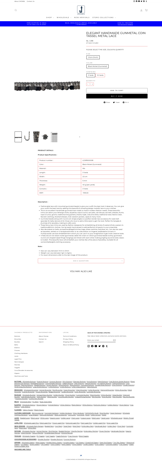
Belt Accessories (37, 413)
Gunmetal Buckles (82, 395)
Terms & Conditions (69, 336)
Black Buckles (95, 395)
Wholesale (63, 17)
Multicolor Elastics (99, 405)
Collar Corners (96, 415)
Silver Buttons (117, 385)
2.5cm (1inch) (93, 57)
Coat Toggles (50, 436)
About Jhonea (43, 336)
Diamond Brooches (107, 390)
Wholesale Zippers (28, 442)
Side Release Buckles (28, 397)
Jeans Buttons (92, 387)
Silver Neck (121, 426)
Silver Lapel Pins (112, 423)
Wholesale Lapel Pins (31, 423)
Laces (16, 356)
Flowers (17, 350)
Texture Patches (37, 433)
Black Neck (23, 428)
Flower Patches (104, 431)
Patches (17, 365)
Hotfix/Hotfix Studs (91, 413)
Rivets (87, 415)
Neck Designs (19, 362)
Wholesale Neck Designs (35, 426)
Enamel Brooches (28, 392)
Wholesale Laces (116, 418)
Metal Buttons (103, 381)
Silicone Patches (67, 433)
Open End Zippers (106, 442)
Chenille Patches (77, 431)
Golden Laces (65, 418)
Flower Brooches (42, 392)
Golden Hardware (66, 413)
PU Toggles (41, 436)
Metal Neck (76, 426)
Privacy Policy (68, 339)
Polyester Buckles (21, 398)
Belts (16, 345)
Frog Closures (73, 436)
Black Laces (35, 418)
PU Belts (35, 401)
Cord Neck (58, 426)
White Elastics (87, 405)
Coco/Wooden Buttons (53, 383)
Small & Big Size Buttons (23, 387)
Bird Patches (53, 431)
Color (89, 63)
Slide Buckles (41, 397)
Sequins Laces (55, 418)
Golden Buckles (58, 395)
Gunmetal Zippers (112, 444)
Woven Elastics (41, 405)
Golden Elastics (113, 405)
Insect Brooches (69, 390)
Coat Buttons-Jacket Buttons (119, 381)
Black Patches (26, 433)
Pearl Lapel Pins (86, 423)
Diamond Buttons (118, 383)
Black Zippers (66, 444)
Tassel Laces (105, 418)
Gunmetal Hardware (52, 413)
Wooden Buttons (57, 439)
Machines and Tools (21, 376)
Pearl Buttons (79, 383)
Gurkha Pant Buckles (36, 398)
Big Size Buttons (27, 385)
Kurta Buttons (92, 381)
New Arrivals (82, 17)
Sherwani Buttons (79, 381)
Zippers (17, 373)
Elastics (17, 347)
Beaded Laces (25, 418)
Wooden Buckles (43, 439)
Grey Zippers (123, 444)
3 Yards (91, 75)
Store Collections (103, 17)
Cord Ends (80, 415)
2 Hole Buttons (65, 387)
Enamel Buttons (42, 381)
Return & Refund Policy (71, 345)
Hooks (104, 415)
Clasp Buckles (117, 395)
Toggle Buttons (67, 383)
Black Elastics (76, 405)
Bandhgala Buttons (37, 383)
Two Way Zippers (119, 442)
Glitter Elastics (65, 405)
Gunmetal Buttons (87, 385)
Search (41, 342)
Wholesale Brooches (31, 390)
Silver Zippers (99, 444)
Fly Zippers (24, 444)
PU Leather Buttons (104, 383)
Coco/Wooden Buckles (66, 397)
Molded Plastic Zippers (54, 442)
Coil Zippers (80, 442)
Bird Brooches (57, 390)
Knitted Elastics (53, 405)
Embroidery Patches (91, 431)
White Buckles (106, 395)
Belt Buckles (96, 397)
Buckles (17, 342)
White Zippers (77, 444)
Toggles (17, 367)
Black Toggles (84, 436)
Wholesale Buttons (29, 381)
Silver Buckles (70, 395)
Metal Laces (96, 418)
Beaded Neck (49, 426)
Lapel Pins (17, 359)
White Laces (44, 418)
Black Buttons (75, 385)
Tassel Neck (67, 426)
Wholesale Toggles (28, 436)
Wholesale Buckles (28, 395)
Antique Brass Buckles (44, 395)
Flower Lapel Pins (58, 423)
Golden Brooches (67, 392)
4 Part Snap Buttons (79, 387)
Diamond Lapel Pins (73, 423)
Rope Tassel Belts (46, 401)
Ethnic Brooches (121, 390)
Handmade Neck (100, 426)
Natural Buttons (90, 383)
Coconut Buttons (55, 381)
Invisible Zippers (69, 442)
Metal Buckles (52, 397)
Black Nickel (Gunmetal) (97, 66)
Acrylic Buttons (52, 385)
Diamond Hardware (46, 415)
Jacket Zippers (35, 444)
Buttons (17, 336)
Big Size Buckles (128, 397)
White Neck (32, 428)
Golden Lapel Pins (99, 423)
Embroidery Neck (88, 426)
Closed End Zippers (91, 442)
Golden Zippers (88, 444)
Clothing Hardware (21, 353)
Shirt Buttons (67, 381)
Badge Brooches (54, 392)
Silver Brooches (80, 392)
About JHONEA (19, 1)
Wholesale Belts (25, 401)
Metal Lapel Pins (45, 423)
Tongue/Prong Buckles (83, 397)
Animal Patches (42, 431)
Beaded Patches (64, 431)
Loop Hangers (33, 415)
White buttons (64, 385)
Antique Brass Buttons (103, 385)
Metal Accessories (60, 415)
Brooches (17, 339)
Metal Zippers (40, 442)
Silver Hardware (78, 413)
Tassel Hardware (115, 413)
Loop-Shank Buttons (40, 387)
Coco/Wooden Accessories (23, 370)
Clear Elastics (25, 406)
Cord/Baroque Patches (52, 433)
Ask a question (81, 261)
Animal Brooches (45, 390)
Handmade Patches (117, 431)
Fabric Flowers (28, 410)
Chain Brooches (81, 390)
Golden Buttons (128, 385)
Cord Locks (72, 415)
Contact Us (30, 1)
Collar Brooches (93, 390)
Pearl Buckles (117, 397)
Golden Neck (111, 426)
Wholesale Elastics (28, 405)
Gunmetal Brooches (93, 392)
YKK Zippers (45, 444)
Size (88, 54)
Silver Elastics (124, 405)
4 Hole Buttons (53, 387)
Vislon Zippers (55, 444)
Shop (49, 17)
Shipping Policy (68, 342)
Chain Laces (75, 418)
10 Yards (100, 75)
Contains (91, 72)
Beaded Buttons (39, 385)
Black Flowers (39, 410)
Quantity (90, 80)
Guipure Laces (85, 418)
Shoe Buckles (106, 397)
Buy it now (117, 96)
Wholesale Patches (28, 431)
